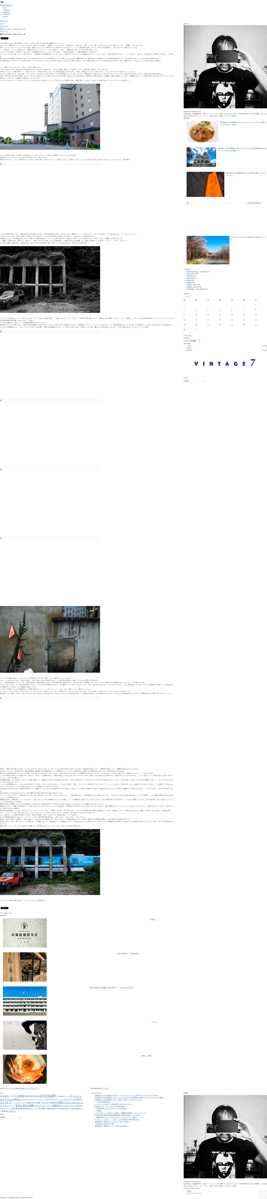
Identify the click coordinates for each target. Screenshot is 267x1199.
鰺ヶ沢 (13, 1111)
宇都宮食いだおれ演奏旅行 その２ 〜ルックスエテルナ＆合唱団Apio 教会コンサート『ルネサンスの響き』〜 (130, 1097)
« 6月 (185, 335)
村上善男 (41, 1108)
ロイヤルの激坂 (71, 1099)
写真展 (37, 1103)
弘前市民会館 (22, 1108)
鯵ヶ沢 (8, 1111)
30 (184, 329)
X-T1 (10, 913)
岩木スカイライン (10, 1106)
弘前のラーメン (60, 1105)
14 (244, 315)
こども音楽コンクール (63, 1096)
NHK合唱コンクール (8, 1096)
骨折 (3, 1111)
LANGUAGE (191, 278)
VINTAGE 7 (6, 14)
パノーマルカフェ (39, 1099)
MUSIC (189, 280)
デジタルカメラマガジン (28, 1099)
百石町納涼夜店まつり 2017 (100, 1088)
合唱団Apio (53, 1103)
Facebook (6, 10)
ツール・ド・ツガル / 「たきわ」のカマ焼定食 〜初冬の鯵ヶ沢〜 (117, 1119)
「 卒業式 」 (153, 919)
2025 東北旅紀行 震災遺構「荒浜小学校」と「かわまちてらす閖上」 (111, 987)
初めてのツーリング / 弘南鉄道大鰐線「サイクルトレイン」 (19, 1088)
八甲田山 (28, 1103)
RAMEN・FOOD (192, 287)
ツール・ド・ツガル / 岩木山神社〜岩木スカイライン (113, 1104)
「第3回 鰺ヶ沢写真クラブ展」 (105, 1124)
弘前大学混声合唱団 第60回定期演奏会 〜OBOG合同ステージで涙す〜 (118, 1115)
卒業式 (47, 1102)
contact (5, 16)
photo (6, 913)
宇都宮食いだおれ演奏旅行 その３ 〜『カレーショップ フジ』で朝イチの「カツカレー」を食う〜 (127, 1095)
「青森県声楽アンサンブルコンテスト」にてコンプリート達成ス (116, 1117)
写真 (33, 1103)
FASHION (190, 276)
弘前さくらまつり (47, 1106)
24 (196, 324)
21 (244, 320)
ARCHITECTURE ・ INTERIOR (197, 271)
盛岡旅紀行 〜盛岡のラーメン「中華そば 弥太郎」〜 (112, 1126)
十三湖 (43, 1103)
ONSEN (189, 282)
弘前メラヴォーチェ (5, 1108)
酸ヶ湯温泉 (76, 1108)
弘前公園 (14, 1108)
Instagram (6, 12)
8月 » (190, 335)
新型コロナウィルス (33, 1108)
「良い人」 (155, 1021)
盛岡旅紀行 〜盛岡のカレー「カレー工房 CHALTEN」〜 (113, 1121)
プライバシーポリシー (194, 1193)
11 (208, 315)
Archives (186, 341)
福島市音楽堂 (51, 1108)
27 (232, 324)
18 (208, 320)
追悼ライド (68, 1108)
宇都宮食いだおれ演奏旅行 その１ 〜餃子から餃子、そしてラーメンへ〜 (118, 1100)
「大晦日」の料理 (145, 1056)
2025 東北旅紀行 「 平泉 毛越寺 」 (128, 953)
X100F (51, 1095)
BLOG (5, 8)
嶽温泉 (36, 1106)
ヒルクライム (51, 1099)
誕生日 (63, 1108)
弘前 (40, 1105)
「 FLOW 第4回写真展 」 (253, 203)
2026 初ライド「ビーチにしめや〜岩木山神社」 (110, 1106)
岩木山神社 (28, 1105)
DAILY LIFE (4, 21)
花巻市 (58, 1108)
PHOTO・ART (191, 285)
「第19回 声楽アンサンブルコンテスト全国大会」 (111, 1108)
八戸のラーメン (20, 1103)
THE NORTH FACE (32, 1096)
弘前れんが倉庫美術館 (76, 1106)
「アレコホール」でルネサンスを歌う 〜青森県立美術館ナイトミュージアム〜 (120, 1113)
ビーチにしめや (62, 1099)
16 (184, 320)
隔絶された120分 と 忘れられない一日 (12, 29)
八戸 (14, 1102)
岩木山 (18, 1105)
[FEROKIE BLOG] (6, 5)
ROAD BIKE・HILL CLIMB (195, 289)
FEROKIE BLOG (13, 1197)
